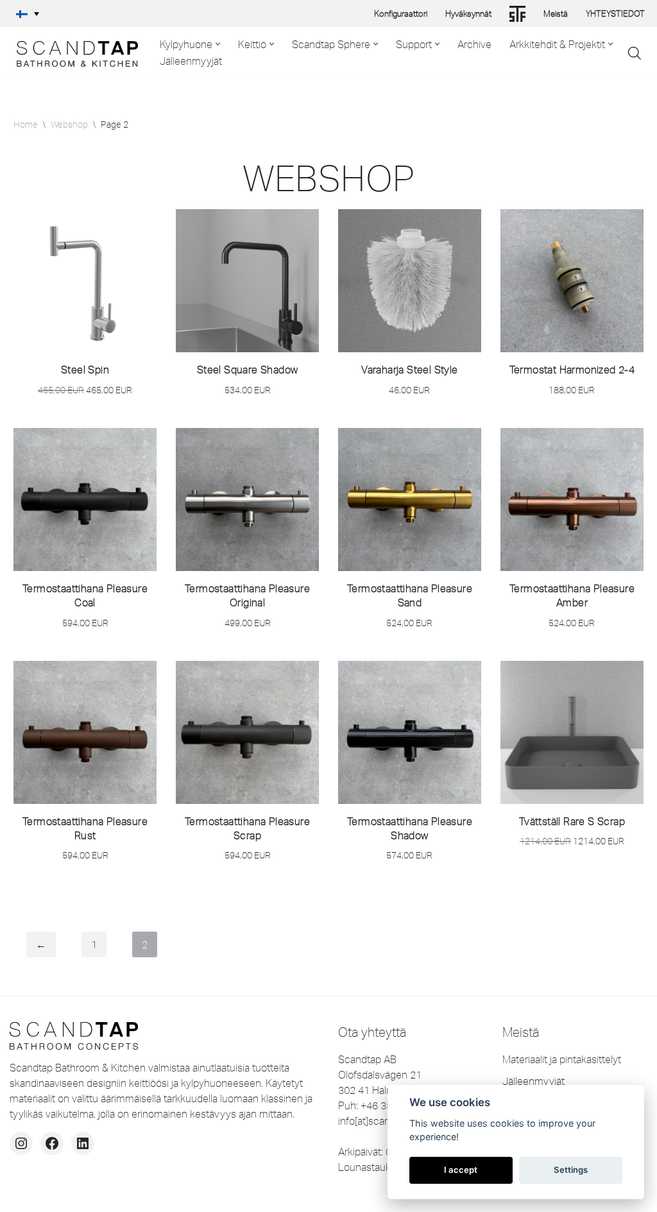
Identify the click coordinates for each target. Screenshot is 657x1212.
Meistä (555, 13)
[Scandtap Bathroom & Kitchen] (74, 52)
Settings (571, 1170)
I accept (460, 1170)
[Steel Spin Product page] (85, 280)
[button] (28, 13)
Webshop (69, 124)
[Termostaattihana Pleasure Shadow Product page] (409, 732)
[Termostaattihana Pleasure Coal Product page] (85, 499)
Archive (474, 44)
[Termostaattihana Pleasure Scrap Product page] (247, 732)
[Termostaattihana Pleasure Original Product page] (247, 499)
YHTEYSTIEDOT (615, 13)
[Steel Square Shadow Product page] (247, 280)
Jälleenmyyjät (191, 61)
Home (25, 124)
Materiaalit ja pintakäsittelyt (561, 1059)
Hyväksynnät (468, 13)
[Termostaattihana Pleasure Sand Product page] (409, 499)
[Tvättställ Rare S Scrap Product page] (572, 732)
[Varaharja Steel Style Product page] (409, 280)
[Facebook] (52, 1143)
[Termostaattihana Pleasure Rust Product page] (85, 732)
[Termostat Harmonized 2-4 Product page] (572, 280)
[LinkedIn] (82, 1143)
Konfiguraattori (400, 13)
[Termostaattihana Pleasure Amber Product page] (572, 499)
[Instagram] (21, 1143)
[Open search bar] (634, 53)
